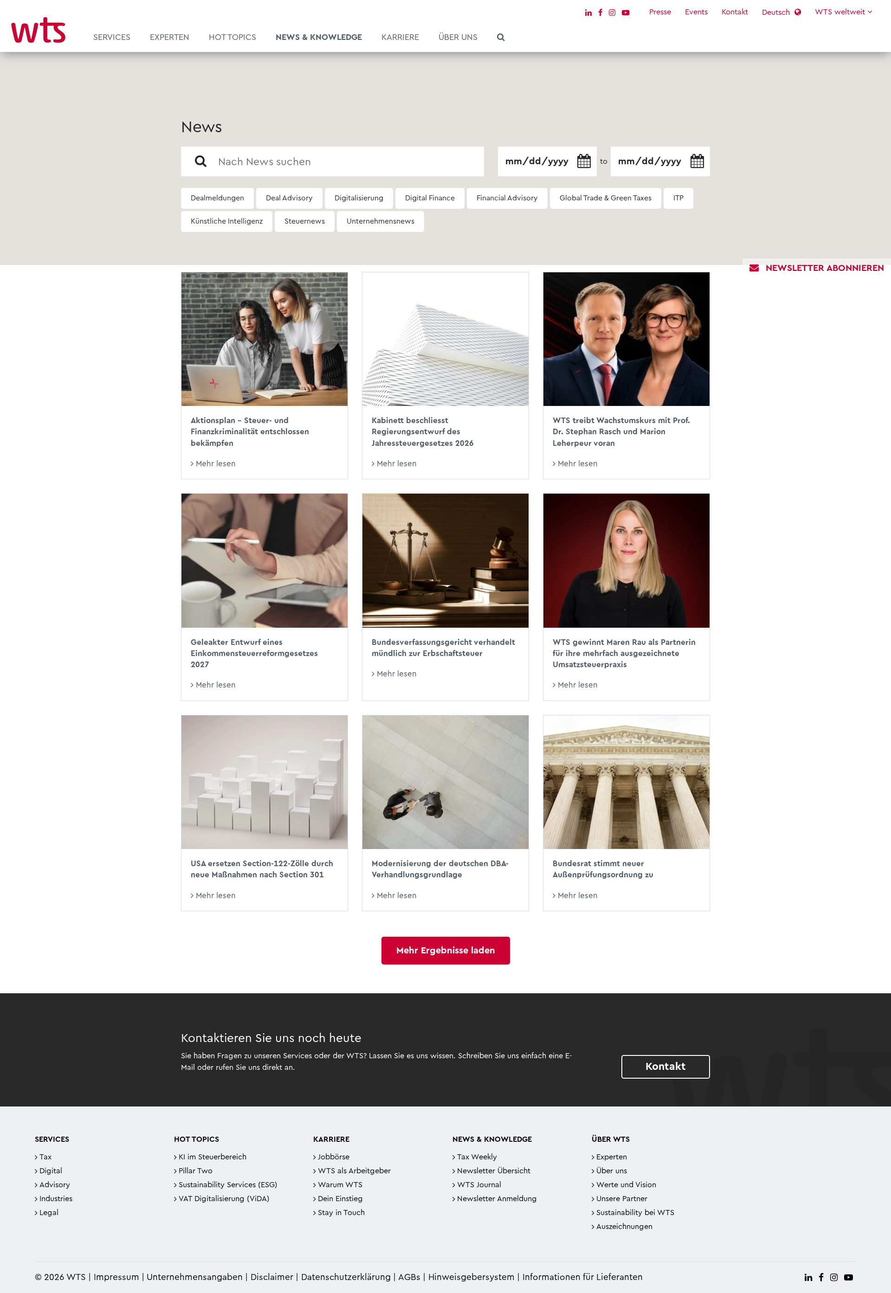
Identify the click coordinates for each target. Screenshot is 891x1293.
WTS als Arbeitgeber (354, 1171)
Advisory (54, 1185)
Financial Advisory (507, 198)
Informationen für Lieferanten (583, 1277)
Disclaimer (272, 1277)
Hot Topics (232, 37)
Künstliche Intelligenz (227, 221)
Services (111, 37)
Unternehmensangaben (196, 1277)
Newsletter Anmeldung (497, 1199)
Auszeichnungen (624, 1226)
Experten (169, 37)
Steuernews (304, 221)
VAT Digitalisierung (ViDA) (224, 1199)
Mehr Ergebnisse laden (445, 950)
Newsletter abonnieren (825, 268)
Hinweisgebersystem (471, 1277)
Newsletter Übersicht (493, 1171)
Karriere (400, 37)
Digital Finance (430, 198)
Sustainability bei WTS (635, 1212)
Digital (50, 1171)
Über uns (458, 37)
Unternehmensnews (380, 221)
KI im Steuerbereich (212, 1157)
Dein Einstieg (340, 1199)
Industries (55, 1199)
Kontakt (735, 12)
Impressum (116, 1277)
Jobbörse (333, 1157)
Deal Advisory (289, 198)
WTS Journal (479, 1185)
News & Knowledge (319, 37)
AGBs (409, 1277)
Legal (48, 1212)
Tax (45, 1157)
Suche (501, 38)
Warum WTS (340, 1185)
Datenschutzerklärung (346, 1277)
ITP (678, 198)
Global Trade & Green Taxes (606, 198)
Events (696, 12)
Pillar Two (196, 1171)
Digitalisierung (359, 198)
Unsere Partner (621, 1199)
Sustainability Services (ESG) (228, 1185)
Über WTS (611, 1139)
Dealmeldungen (217, 198)
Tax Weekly (477, 1157)
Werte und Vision (626, 1185)
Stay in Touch (341, 1212)
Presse (660, 12)
